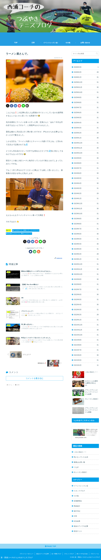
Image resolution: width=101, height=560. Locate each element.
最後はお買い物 (79, 462)
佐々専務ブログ (56, 554)
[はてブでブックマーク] (15, 105)
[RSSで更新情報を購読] (38, 251)
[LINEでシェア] (23, 105)
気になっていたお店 (81, 457)
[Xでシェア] (7, 105)
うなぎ (76, 467)
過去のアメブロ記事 (42, 554)
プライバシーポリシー (26, 554)
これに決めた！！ (80, 452)
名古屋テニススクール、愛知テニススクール (20, 233)
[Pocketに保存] (19, 105)
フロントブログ (69, 554)
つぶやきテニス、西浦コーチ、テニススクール (26, 230)
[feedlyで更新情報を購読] (34, 251)
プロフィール (95, 554)
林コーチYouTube (82, 554)
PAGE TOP (51, 546)
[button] (27, 105)
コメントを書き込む (34, 378)
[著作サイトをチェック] (30, 251)
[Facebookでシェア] (11, 105)
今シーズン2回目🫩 (80, 472)
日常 (9, 230)
